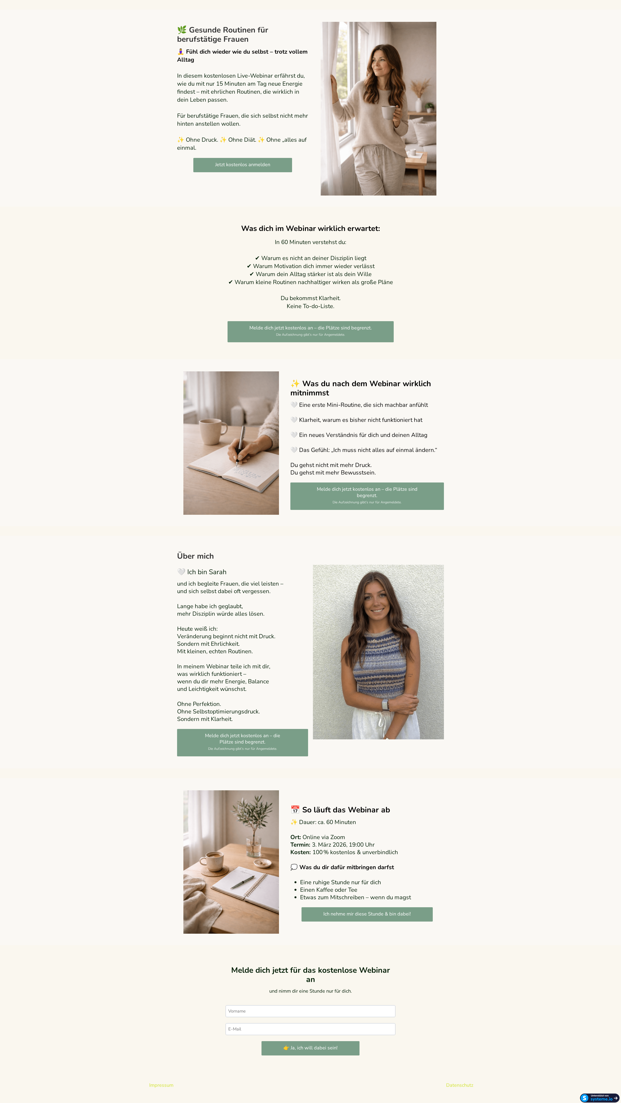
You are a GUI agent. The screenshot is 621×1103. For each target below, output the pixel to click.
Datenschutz (459, 1085)
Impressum (161, 1085)
